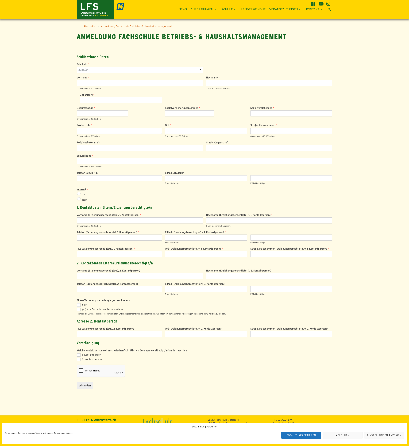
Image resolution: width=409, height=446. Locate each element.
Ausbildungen (202, 9)
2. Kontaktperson (92, 359)
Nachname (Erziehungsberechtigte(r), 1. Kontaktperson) (239, 214)
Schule (227, 9)
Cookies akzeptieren (301, 435)
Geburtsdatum (86, 107)
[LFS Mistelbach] (102, 9)
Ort (168, 125)
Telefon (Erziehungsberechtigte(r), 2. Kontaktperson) (107, 283)
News (183, 9)
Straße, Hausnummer (263, 125)
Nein (84, 199)
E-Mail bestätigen (258, 183)
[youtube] (321, 2)
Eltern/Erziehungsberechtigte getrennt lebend (104, 300)
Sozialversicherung (262, 107)
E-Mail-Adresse (171, 183)
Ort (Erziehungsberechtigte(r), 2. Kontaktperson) (193, 328)
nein (84, 304)
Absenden (85, 385)
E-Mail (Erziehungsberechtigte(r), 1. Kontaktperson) (195, 232)
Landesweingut (253, 9)
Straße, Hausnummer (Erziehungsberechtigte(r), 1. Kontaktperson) (289, 248)
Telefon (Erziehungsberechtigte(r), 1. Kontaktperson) (108, 232)
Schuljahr (83, 64)
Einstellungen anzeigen (384, 435)
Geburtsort (87, 94)
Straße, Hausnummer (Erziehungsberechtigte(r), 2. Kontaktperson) (289, 328)
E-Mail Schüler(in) (175, 172)
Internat (82, 189)
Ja (83, 194)
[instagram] (328, 2)
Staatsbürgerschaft (218, 142)
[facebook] (313, 2)
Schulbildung (85, 155)
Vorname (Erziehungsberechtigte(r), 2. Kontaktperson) (108, 270)
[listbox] (140, 70)
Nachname (213, 77)
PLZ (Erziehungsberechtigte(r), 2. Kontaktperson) (105, 328)
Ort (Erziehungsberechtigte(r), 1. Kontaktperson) (194, 248)
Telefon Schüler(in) (88, 172)
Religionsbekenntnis (89, 142)
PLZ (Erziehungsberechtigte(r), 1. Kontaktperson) (106, 248)
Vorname (83, 77)
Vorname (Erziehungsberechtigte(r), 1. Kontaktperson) (109, 214)
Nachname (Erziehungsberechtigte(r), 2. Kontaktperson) (238, 270)
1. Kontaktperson (91, 354)
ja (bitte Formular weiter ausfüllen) (102, 309)
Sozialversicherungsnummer (182, 107)
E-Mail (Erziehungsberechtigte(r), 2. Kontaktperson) (195, 283)
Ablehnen (342, 435)
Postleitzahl (84, 125)
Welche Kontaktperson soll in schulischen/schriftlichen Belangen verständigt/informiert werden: (133, 350)
